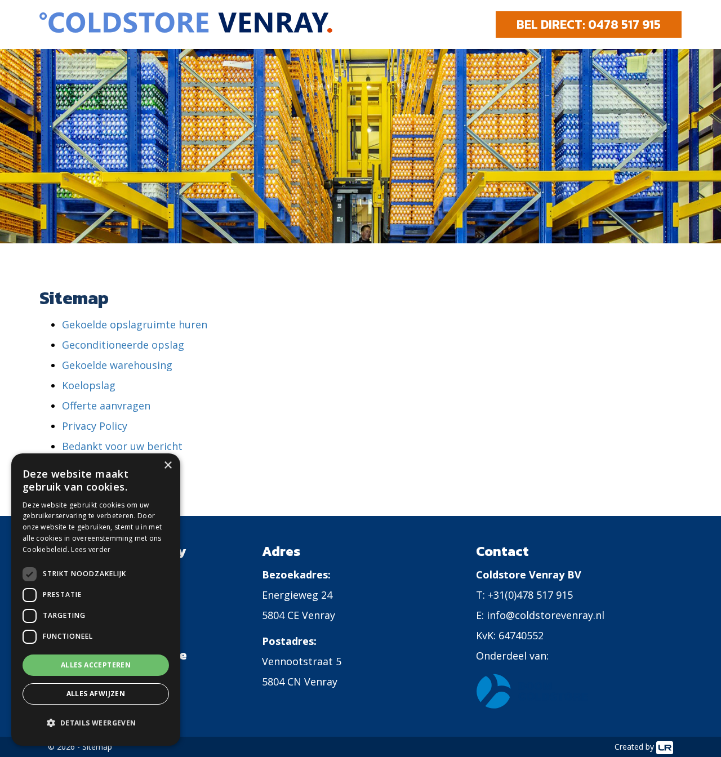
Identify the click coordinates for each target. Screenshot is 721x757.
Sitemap (97, 746)
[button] (96, 723)
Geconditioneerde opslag (123, 344)
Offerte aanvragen (106, 405)
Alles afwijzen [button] (96, 693)
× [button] (167, 465)
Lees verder (90, 549)
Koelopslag (88, 385)
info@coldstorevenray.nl (545, 615)
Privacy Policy (94, 426)
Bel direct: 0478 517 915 (589, 24)
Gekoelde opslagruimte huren (134, 324)
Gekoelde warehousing (117, 365)
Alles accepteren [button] (96, 665)
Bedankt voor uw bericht (122, 446)
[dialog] (95, 599)
